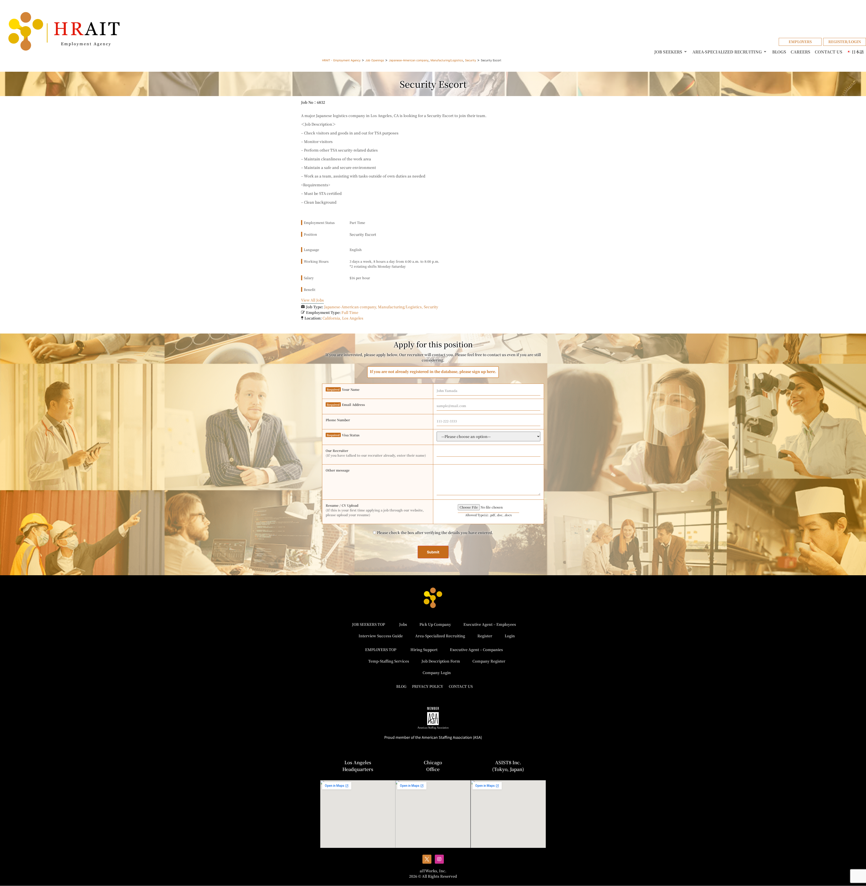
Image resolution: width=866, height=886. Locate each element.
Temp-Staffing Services (388, 661)
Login (510, 635)
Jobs (403, 624)
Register (484, 635)
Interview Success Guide (381, 635)
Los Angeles (352, 318)
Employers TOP (380, 649)
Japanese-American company (350, 306)
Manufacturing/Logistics (400, 306)
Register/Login (844, 41)
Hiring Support (424, 649)
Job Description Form (440, 661)
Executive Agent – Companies (476, 649)
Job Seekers (668, 52)
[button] (671, 51)
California (331, 318)
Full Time (349, 312)
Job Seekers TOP (368, 624)
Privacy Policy (427, 686)
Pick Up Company (435, 624)
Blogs (779, 52)
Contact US (828, 52)
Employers (800, 41)
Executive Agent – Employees (489, 624)
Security (431, 306)
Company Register (488, 661)
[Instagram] (439, 859)
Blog (401, 686)
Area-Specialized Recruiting (727, 52)
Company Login (437, 672)
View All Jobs (312, 300)
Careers (800, 52)
